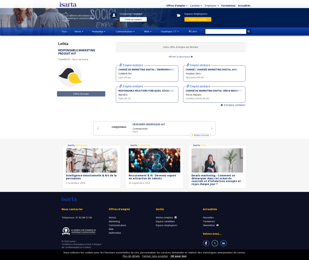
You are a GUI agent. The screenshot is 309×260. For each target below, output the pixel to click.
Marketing (114, 221)
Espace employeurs (195, 13)
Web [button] (147, 31)
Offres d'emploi (119, 209)
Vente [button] (78, 31)
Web (111, 229)
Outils (160, 209)
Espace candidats (165, 221)
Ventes (112, 217)
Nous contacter (72, 209)
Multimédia (115, 232)
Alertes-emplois (165, 217)
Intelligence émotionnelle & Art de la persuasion (91, 177)
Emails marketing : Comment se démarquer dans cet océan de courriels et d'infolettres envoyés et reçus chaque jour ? (216, 180)
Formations (228, 5)
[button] (176, 5)
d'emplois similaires (234, 105)
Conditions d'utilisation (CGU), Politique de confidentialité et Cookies (81, 246)
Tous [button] (64, 31)
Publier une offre (197, 19)
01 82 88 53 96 (84, 217)
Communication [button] (124, 31)
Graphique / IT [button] (169, 31)
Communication (117, 225)
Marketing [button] (97, 31)
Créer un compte (133, 19)
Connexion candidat (131, 13)
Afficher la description (180, 56)
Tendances (209, 221)
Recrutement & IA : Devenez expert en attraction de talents (152, 177)
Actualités (244, 5)
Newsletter (209, 225)
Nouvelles (208, 217)
